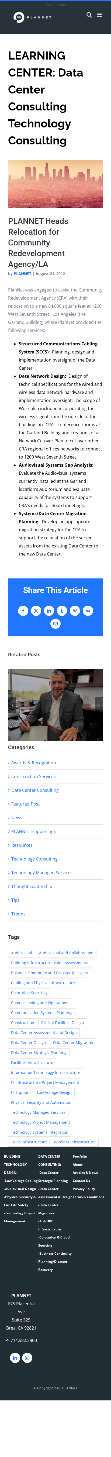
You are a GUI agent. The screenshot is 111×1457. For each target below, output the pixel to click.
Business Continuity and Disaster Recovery (49, 972)
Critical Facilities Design (62, 1022)
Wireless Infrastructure (75, 1141)
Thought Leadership (31, 886)
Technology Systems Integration (39, 1132)
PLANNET (22, 273)
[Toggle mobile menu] (100, 15)
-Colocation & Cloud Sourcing (54, 1241)
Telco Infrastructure (29, 1141)
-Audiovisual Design (20, 1189)
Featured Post (25, 804)
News (16, 818)
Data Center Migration (73, 1042)
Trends (18, 914)
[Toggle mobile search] (89, 15)
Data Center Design (28, 1042)
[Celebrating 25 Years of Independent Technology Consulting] (55, 705)
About (77, 1164)
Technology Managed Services (41, 873)
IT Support (20, 1092)
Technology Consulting (34, 859)
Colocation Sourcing (29, 992)
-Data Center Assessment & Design (55, 1193)
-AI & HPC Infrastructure (49, 1225)
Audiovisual (21, 952)
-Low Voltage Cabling (21, 1180)
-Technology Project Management (20, 1217)
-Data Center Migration (48, 1209)
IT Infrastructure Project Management (45, 1082)
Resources (22, 845)
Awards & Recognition (33, 763)
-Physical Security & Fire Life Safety (20, 1201)
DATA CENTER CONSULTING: (49, 1160)
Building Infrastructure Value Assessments (49, 962)
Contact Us (81, 1180)
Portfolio (80, 1156)
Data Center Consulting (35, 790)
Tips (15, 900)
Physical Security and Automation (41, 1102)
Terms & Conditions (88, 1197)
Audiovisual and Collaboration (66, 952)
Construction (22, 1022)
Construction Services (33, 776)
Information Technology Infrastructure (45, 1072)
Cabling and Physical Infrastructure (43, 982)
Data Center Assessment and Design (44, 1032)
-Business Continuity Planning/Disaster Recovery (55, 1261)
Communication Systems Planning (41, 1012)
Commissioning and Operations (39, 1002)
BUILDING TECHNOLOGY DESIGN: (15, 1164)
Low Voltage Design (54, 1092)
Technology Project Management (40, 1122)
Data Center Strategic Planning (39, 1052)
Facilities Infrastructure (32, 1062)
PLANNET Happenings (33, 831)
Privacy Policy (84, 1189)
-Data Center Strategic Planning (53, 1176)
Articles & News (85, 1172)
